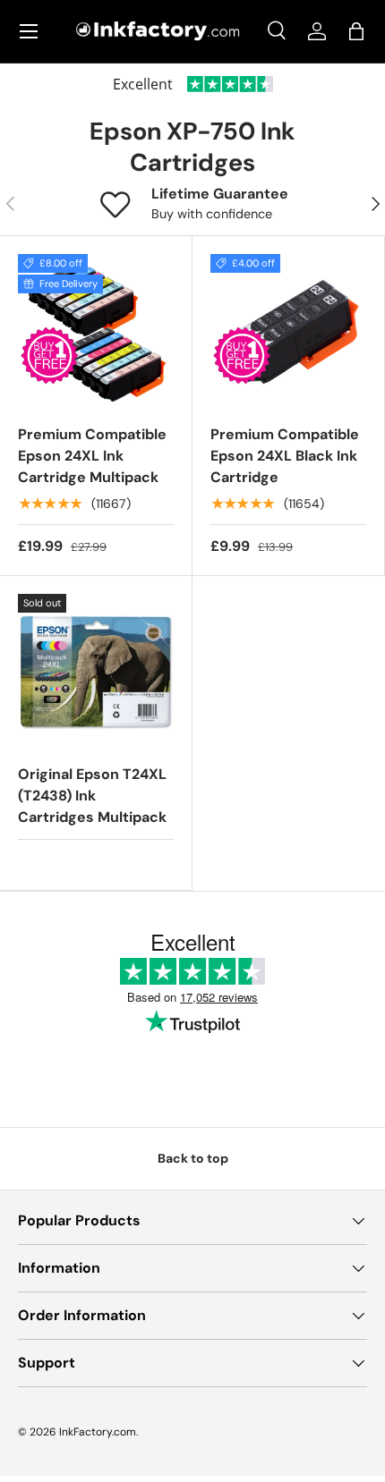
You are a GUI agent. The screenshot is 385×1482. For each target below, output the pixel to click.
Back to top (193, 1158)
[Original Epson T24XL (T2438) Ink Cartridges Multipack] (96, 671)
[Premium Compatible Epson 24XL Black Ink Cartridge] (288, 332)
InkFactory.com (97, 1432)
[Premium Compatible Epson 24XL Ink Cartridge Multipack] (96, 332)
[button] (356, 31)
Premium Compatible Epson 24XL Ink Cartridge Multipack (92, 456)
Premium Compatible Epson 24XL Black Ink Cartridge (284, 456)
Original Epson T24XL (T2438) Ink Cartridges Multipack (92, 795)
